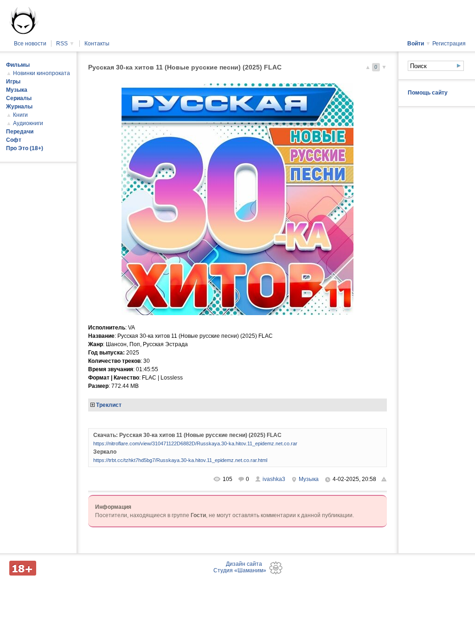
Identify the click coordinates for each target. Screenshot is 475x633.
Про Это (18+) (24, 148)
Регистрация (449, 43)
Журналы (19, 106)
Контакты (96, 43)
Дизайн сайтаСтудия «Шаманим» (239, 567)
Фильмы (18, 65)
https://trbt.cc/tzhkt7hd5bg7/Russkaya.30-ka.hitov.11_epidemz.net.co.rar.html (180, 460)
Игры (13, 81)
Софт (13, 140)
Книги (20, 115)
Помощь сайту (428, 92)
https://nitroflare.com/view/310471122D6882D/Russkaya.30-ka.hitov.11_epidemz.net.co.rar (195, 443)
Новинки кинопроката (41, 73)
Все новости (30, 43)
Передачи (19, 131)
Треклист (109, 405)
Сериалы (19, 98)
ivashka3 (274, 479)
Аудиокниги (28, 123)
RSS (65, 43)
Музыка (309, 479)
